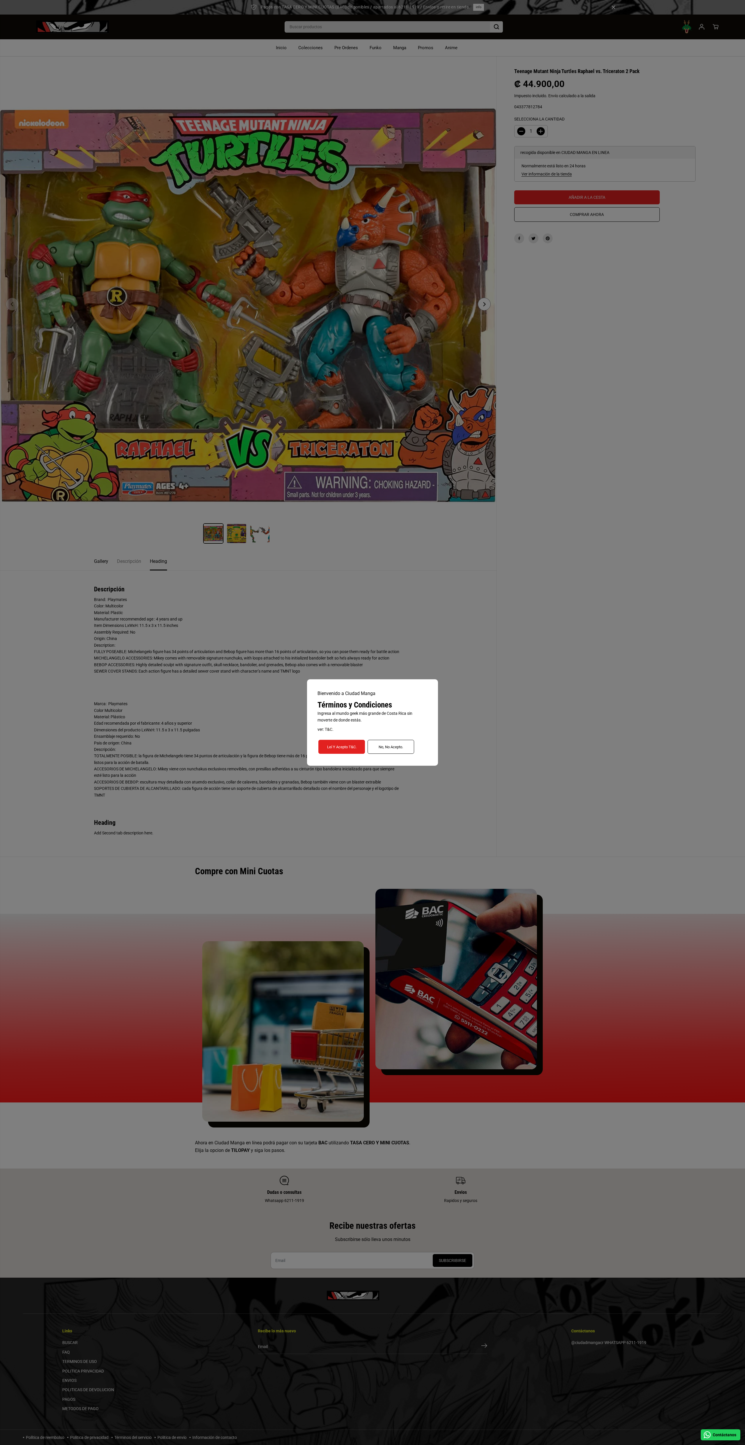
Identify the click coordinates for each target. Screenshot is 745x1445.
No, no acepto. (391, 747)
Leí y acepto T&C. (341, 747)
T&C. (329, 729)
